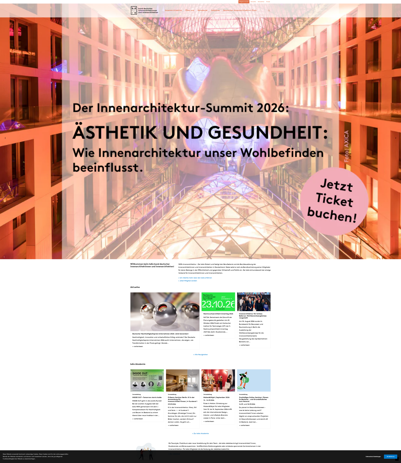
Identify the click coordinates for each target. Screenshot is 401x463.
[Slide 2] (197, 256)
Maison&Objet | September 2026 (216, 397)
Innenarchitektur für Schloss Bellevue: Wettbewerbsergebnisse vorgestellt (252, 316)
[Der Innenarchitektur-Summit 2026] (200, 138)
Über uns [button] (189, 10)
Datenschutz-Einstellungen (373, 456)
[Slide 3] (199, 256)
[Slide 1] (195, 256)
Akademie (202, 10)
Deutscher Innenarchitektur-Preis (240, 10)
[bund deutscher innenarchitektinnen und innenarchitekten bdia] (144, 10)
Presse (268, 1)
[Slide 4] (201, 256)
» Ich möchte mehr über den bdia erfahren (195, 278)
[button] (269, 10)
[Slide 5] (204, 256)
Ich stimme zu (390, 456)
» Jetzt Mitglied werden (187, 281)
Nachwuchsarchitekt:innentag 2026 (218, 314)
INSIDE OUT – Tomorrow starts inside (147, 397)
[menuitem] (243, 2)
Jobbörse (215, 10)
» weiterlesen (137, 346)
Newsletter (261, 1)
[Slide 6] (206, 256)
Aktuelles (253, 1)
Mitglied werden (244, 1)
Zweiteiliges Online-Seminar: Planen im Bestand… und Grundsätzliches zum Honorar (253, 399)
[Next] (395, 140)
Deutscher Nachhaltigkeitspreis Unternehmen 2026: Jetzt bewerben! (160, 334)
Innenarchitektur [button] (173, 10)
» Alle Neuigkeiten (200, 355)
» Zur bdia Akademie (200, 433)
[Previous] (5, 140)
